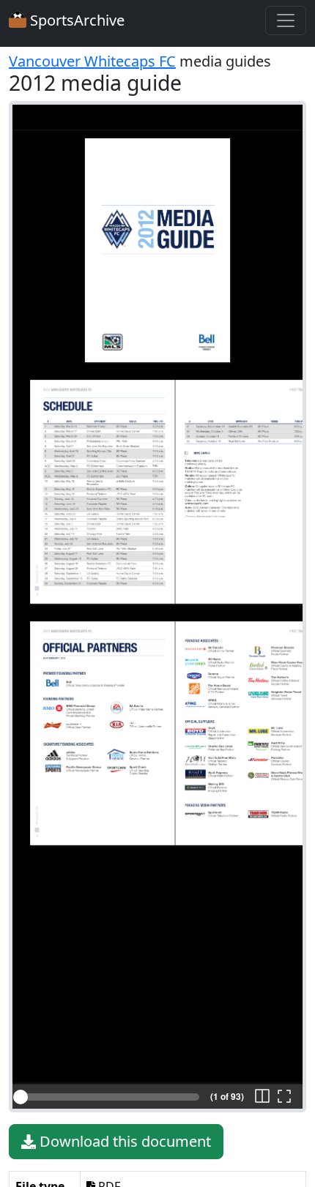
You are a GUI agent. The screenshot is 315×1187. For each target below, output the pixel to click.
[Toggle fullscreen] (284, 1097)
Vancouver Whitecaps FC (92, 61)
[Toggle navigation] (285, 20)
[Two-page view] (262, 1097)
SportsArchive (75, 20)
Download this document (123, 1141)
